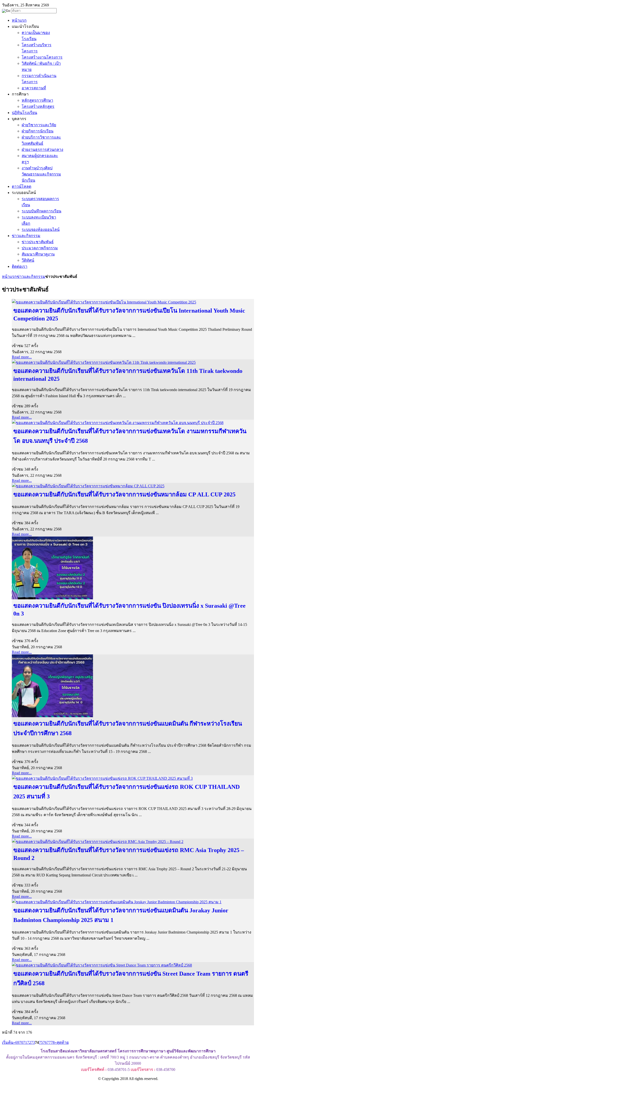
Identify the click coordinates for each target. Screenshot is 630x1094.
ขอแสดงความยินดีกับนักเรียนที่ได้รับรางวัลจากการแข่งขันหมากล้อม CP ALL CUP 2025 (124, 494)
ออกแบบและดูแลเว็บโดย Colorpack (27, 1087)
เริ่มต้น (7, 1042)
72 (29, 1042)
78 (53, 1042)
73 (33, 1042)
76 (45, 1042)
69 (17, 1042)
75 (41, 1042)
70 (21, 1042)
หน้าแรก (9, 276)
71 (25, 1042)
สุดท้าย (63, 1042)
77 (49, 1042)
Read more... (22, 357)
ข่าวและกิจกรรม (31, 276)
